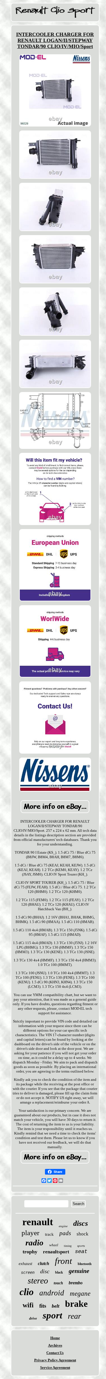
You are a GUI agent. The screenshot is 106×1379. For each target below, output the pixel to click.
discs (80, 1223)
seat (81, 1252)
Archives (55, 1345)
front (63, 1261)
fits (42, 1306)
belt (55, 1306)
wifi (28, 1305)
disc (44, 1271)
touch (58, 1283)
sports (81, 1245)
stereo (38, 1280)
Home (55, 1338)
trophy (30, 1251)
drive (33, 1318)
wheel (53, 1245)
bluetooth (85, 1264)
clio (27, 1292)
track (49, 1234)
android (51, 1293)
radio (34, 1242)
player (30, 1233)
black (59, 1272)
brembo (76, 1282)
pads (65, 1233)
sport (52, 1315)
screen (27, 1272)
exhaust (25, 1263)
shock (82, 1234)
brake (76, 1304)
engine (63, 1226)
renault (37, 1221)
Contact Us (55, 1353)
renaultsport (56, 1251)
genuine (79, 1270)
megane (80, 1293)
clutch (43, 1263)
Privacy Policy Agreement (55, 1360)
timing (68, 1245)
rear (74, 1316)
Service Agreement (55, 1367)
